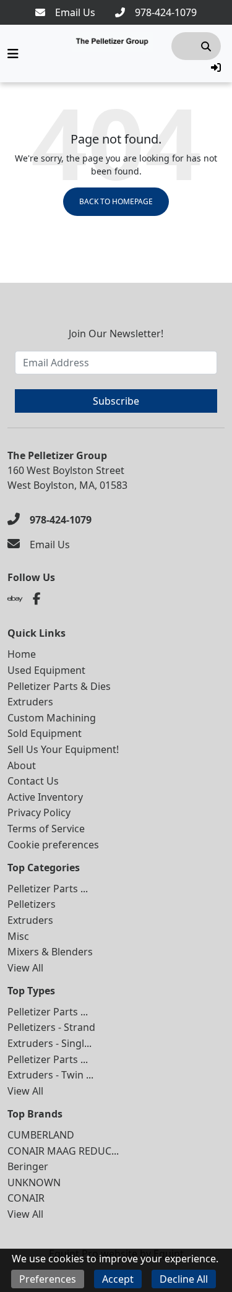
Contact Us (33, 781)
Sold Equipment (44, 733)
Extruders (30, 701)
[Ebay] (15, 599)
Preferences (47, 1279)
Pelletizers (31, 904)
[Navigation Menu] (13, 53)
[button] (216, 67)
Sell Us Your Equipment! (63, 749)
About (21, 765)
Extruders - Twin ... (50, 1075)
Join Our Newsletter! (116, 333)
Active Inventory (45, 797)
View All (25, 968)
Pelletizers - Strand (51, 1027)
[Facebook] (37, 599)
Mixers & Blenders (50, 951)
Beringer (27, 1166)
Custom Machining (51, 718)
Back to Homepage (116, 201)
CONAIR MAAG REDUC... (63, 1151)
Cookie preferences (53, 844)
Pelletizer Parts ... (47, 888)
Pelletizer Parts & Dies (59, 686)
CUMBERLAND (40, 1135)
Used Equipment (46, 670)
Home (21, 654)
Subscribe (116, 401)
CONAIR (26, 1198)
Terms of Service (46, 828)
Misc (18, 936)
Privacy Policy (39, 812)
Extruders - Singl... (49, 1043)
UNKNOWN (34, 1182)
